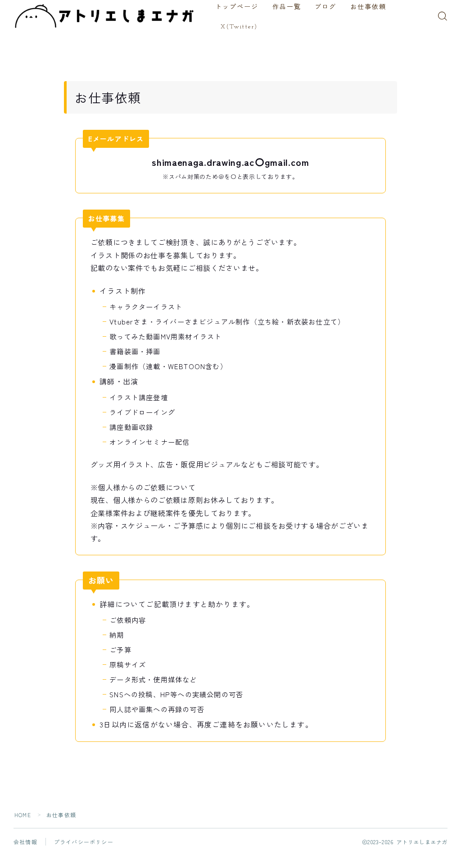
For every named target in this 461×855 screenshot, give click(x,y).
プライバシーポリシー (83, 842)
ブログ (325, 7)
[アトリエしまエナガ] (105, 16)
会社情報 (25, 842)
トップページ (237, 7)
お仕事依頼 (368, 7)
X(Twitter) (239, 26)
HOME (22, 814)
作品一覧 (286, 7)
